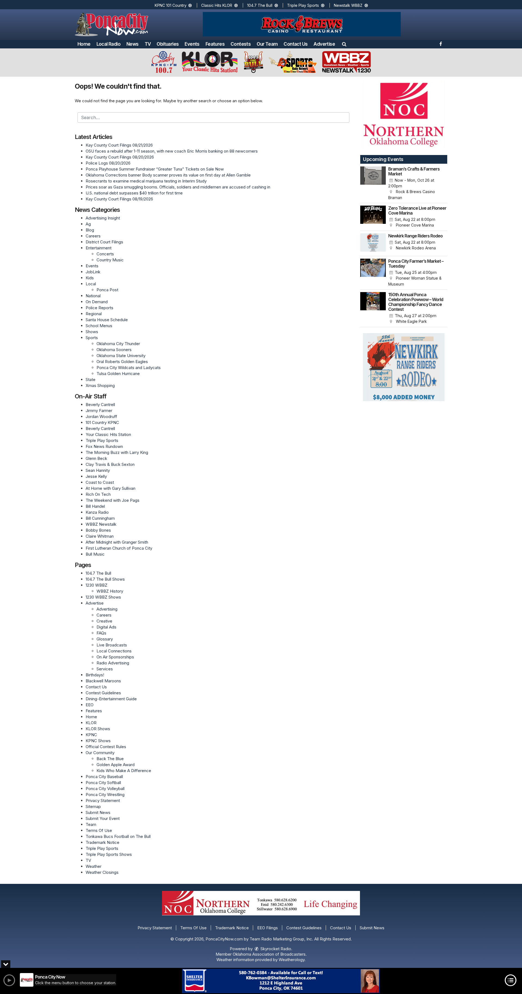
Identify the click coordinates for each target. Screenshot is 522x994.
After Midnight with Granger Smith (117, 542)
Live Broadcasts (112, 645)
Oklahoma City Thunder (118, 343)
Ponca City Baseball (104, 776)
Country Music (110, 259)
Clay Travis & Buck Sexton (110, 464)
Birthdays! (95, 674)
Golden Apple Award (116, 764)
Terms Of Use (99, 830)
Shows (92, 331)
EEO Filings (267, 927)
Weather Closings (102, 872)
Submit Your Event (103, 818)
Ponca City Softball (103, 782)
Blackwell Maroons (103, 680)
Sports (92, 337)
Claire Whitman (100, 536)
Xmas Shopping (100, 385)
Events (192, 44)
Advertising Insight (103, 218)
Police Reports (99, 307)
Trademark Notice (102, 842)
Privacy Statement (103, 800)
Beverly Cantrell (100, 404)
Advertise (324, 44)
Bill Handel (95, 506)
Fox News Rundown (104, 446)
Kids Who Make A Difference (124, 770)
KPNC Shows (98, 740)
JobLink (93, 271)
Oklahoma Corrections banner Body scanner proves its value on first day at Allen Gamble (168, 175)
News (132, 44)
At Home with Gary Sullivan (110, 488)
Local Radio (108, 44)
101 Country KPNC (102, 422)
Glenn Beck (96, 458)
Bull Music (95, 554)
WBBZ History (110, 591)
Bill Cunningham (100, 518)
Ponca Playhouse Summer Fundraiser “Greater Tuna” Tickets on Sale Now (155, 169)
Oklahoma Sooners (114, 349)
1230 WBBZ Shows (103, 597)
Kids (90, 277)
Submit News (98, 812)
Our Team (267, 44)
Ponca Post (107, 289)
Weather (93, 866)
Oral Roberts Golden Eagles (122, 361)
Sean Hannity (98, 470)
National (93, 295)
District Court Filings (104, 241)
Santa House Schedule (107, 319)
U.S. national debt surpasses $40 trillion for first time (134, 193)
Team (91, 824)
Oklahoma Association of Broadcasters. (270, 954)
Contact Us (295, 44)
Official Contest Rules (106, 746)
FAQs (101, 633)
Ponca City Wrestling (105, 794)
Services (105, 668)
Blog (90, 230)
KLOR (91, 722)
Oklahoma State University (121, 355)
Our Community (100, 752)
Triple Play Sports (303, 5)
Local (91, 283)
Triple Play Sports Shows (109, 854)
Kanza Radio (97, 512)
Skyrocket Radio (275, 948)
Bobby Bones (98, 530)
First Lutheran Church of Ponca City (119, 548)
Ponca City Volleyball (105, 788)
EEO (90, 704)
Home (84, 44)
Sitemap (93, 806)
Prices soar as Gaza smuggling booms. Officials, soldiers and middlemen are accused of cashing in (178, 187)
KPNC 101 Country (171, 5)
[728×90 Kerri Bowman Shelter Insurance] (281, 981)
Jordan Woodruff (101, 416)
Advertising (107, 609)
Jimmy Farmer (99, 410)
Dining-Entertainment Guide (111, 698)
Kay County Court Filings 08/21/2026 (119, 145)
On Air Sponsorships (115, 656)
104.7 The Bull (260, 5)
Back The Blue (110, 758)
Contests (241, 44)
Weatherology (291, 959)
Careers (93, 236)
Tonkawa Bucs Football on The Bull (118, 836)
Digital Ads (106, 627)
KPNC (91, 734)
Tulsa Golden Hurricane (118, 373)
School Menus (99, 325)
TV (148, 44)
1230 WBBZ (96, 585)
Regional (94, 313)
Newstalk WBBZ (348, 5)
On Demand (97, 301)
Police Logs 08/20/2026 (108, 163)
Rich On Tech (98, 494)
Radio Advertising (113, 662)
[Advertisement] (302, 24)
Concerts (105, 253)
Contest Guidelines (103, 692)
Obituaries (168, 44)
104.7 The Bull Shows (105, 579)
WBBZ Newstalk (101, 524)
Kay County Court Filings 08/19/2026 (119, 199)
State (90, 379)
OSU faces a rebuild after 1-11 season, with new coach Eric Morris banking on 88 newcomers (172, 151)
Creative (104, 621)
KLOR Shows (98, 728)
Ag (88, 224)
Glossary (105, 639)
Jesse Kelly (96, 476)
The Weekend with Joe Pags (112, 500)
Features (215, 44)
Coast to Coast (100, 482)
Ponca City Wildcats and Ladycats (129, 367)
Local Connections (114, 651)
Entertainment (98, 247)
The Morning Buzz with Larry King (117, 452)
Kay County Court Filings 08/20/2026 (120, 157)
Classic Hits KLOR (217, 5)
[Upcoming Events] (373, 183)
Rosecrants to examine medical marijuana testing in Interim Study (146, 181)
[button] (344, 44)
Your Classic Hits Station (108, 434)
